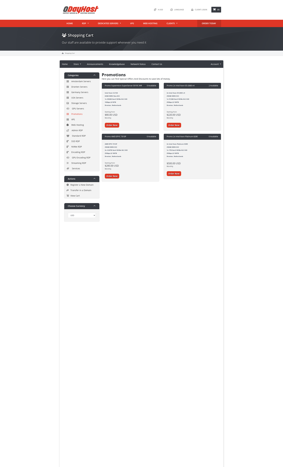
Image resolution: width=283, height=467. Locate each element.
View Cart (74, 195)
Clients (171, 23)
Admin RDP (76, 130)
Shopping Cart (70, 53)
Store (76, 64)
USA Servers (76, 97)
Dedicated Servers (108, 23)
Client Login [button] (201, 9)
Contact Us (157, 64)
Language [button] (179, 9)
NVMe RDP (76, 146)
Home (69, 23)
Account (215, 64)
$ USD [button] (160, 9)
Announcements (95, 64)
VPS (132, 23)
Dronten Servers (78, 86)
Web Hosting (150, 23)
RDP (84, 23)
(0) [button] (218, 9)
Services (75, 168)
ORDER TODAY (209, 23)
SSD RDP (75, 141)
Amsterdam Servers (80, 81)
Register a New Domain (81, 184)
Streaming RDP (78, 163)
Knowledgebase (117, 64)
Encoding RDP (77, 152)
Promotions (76, 114)
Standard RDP (78, 135)
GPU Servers (77, 108)
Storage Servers (78, 103)
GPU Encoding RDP (80, 157)
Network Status (138, 64)
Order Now (112, 125)
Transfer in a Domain (80, 190)
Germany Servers (79, 92)
